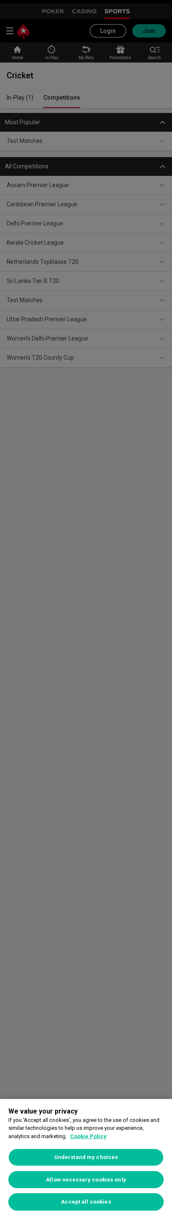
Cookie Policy (88, 1136)
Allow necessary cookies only (86, 1179)
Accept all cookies (86, 1202)
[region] (86, 1159)
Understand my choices (86, 1157)
